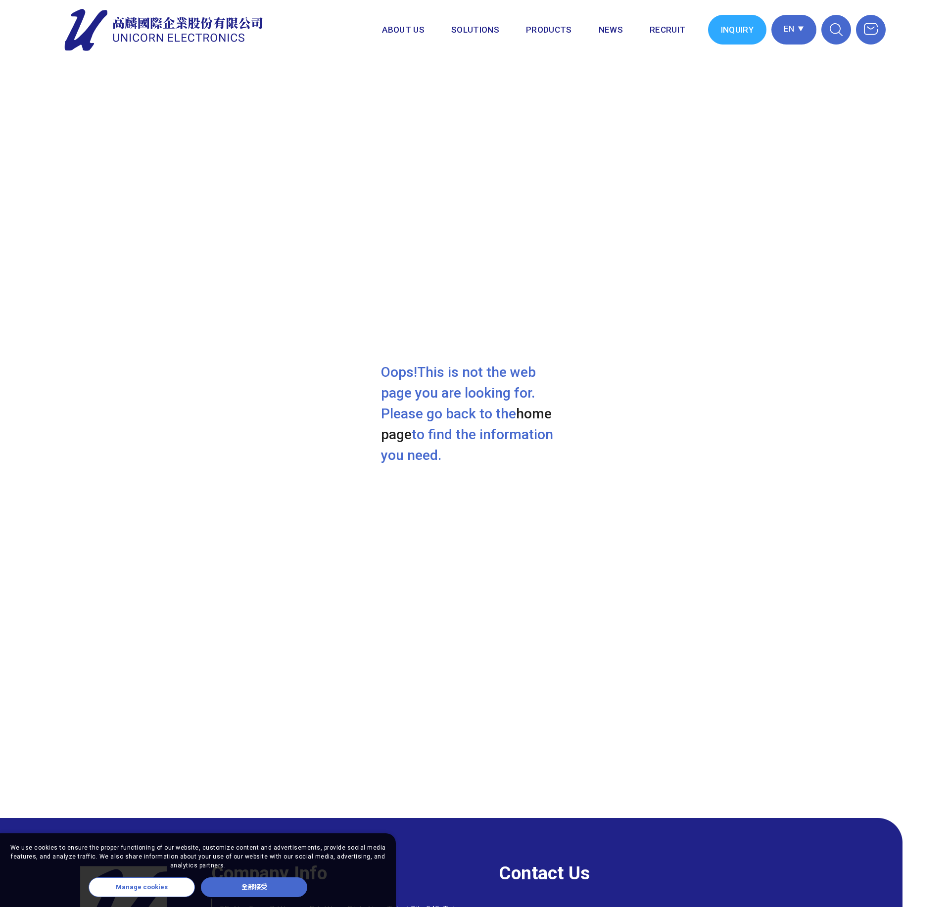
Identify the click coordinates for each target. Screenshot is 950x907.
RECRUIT (667, 30)
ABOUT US (403, 30)
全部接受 (254, 887)
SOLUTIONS (475, 30)
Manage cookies (142, 887)
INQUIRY (737, 30)
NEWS (611, 30)
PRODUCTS (549, 30)
